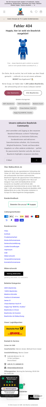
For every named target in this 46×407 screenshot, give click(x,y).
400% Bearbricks (8, 104)
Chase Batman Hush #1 (12, 303)
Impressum (8, 250)
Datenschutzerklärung (12, 243)
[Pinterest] (24, 385)
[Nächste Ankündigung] (42, 19)
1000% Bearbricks (24, 104)
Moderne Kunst (38, 104)
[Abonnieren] (36, 160)
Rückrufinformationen (12, 240)
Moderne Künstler (10, 294)
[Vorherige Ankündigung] (4, 19)
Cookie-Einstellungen (11, 246)
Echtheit (7, 234)
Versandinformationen (12, 259)
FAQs (6, 231)
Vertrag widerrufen (14, 274)
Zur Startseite (13, 93)
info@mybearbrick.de (15, 368)
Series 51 (13, 108)
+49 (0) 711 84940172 (15, 364)
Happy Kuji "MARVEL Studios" (15, 307)
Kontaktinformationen (12, 262)
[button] (4, 11)
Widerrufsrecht (9, 256)
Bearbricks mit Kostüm (12, 313)
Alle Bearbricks (32, 93)
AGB (5, 253)
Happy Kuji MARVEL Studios (23, 113)
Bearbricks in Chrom (11, 310)
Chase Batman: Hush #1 (28, 108)
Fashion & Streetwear (12, 297)
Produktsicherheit (10, 237)
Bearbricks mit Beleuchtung (14, 316)
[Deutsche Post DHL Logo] (23, 331)
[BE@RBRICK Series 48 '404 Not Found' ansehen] (23, 49)
